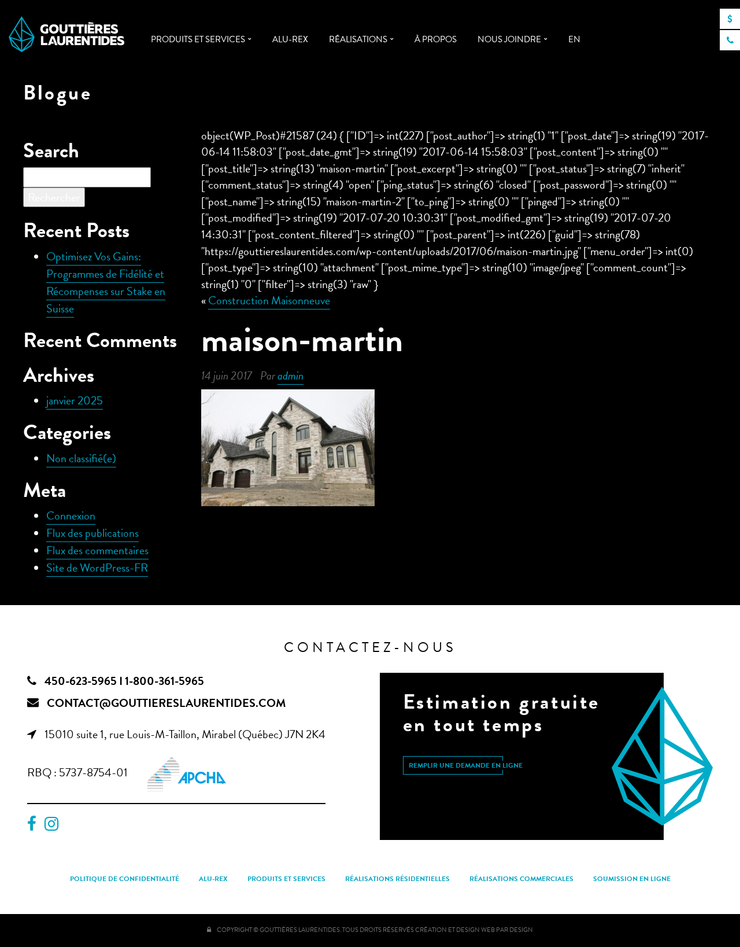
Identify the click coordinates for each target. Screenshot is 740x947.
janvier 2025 (74, 400)
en (574, 39)
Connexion (70, 515)
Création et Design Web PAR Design (474, 930)
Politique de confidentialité (124, 879)
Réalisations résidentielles (397, 879)
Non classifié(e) (81, 458)
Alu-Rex (290, 39)
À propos (436, 39)
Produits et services (198, 39)
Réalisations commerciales (521, 879)
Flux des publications (92, 532)
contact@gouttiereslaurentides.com (166, 703)
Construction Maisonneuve (269, 300)
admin (291, 375)
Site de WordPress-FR (97, 567)
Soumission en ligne (632, 879)
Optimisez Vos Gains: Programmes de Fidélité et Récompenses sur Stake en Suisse (105, 282)
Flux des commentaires (97, 550)
